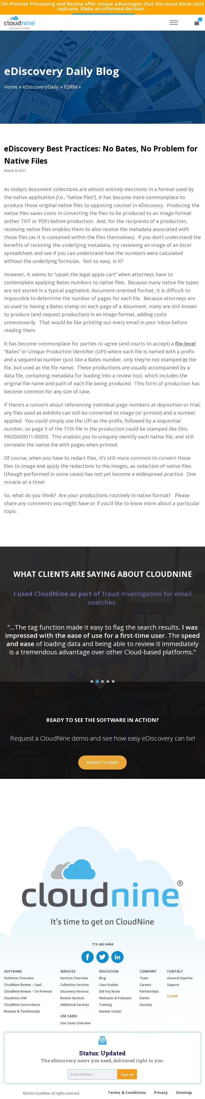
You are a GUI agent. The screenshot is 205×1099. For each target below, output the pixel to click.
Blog (102, 978)
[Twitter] (102, 956)
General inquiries (180, 978)
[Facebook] (87, 956)
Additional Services (74, 1004)
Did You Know (109, 991)
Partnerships (149, 991)
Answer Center (110, 1011)
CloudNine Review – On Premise (28, 991)
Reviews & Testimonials (22, 1011)
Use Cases (68, 1016)
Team (144, 978)
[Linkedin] (117, 956)
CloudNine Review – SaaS (23, 984)
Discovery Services (74, 991)
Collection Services (74, 984)
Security (146, 1004)
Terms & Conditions (127, 1092)
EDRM (70, 87)
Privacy (161, 1092)
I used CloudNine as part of (103, 597)
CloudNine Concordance (22, 1004)
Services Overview (74, 978)
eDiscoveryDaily (41, 87)
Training (105, 1004)
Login (172, 996)
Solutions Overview (19, 978)
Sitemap (184, 1092)
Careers (145, 984)
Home (11, 87)
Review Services (72, 998)
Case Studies (108, 984)
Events (144, 998)
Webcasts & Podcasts (115, 998)
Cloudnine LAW (15, 998)
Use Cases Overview (75, 1023)
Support (173, 984)
